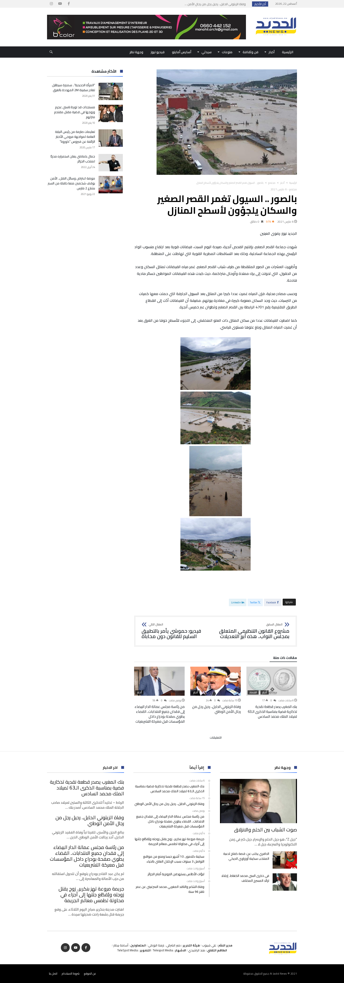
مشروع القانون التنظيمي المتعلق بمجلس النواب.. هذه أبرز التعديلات (254, 631)
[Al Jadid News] (276, 15)
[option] (271, 693)
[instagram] (51, 4)
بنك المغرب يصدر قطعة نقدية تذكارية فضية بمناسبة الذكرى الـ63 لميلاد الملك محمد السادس (272, 711)
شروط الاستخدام (71, 973)
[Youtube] (60, 4)
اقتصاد (253, 692)
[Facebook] (68, 4)
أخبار (282, 182)
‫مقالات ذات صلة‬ (285, 658)
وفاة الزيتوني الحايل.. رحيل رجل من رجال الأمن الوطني (216, 709)
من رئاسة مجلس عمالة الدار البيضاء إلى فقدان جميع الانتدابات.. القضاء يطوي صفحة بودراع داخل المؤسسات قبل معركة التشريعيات (160, 714)
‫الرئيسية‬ (293, 182)
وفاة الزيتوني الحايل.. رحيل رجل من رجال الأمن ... (216, 4)
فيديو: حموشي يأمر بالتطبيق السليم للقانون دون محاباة (171, 631)
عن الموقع (90, 973)
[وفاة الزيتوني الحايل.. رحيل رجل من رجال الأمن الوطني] (215, 681)
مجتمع (271, 182)
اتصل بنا (53, 973)
